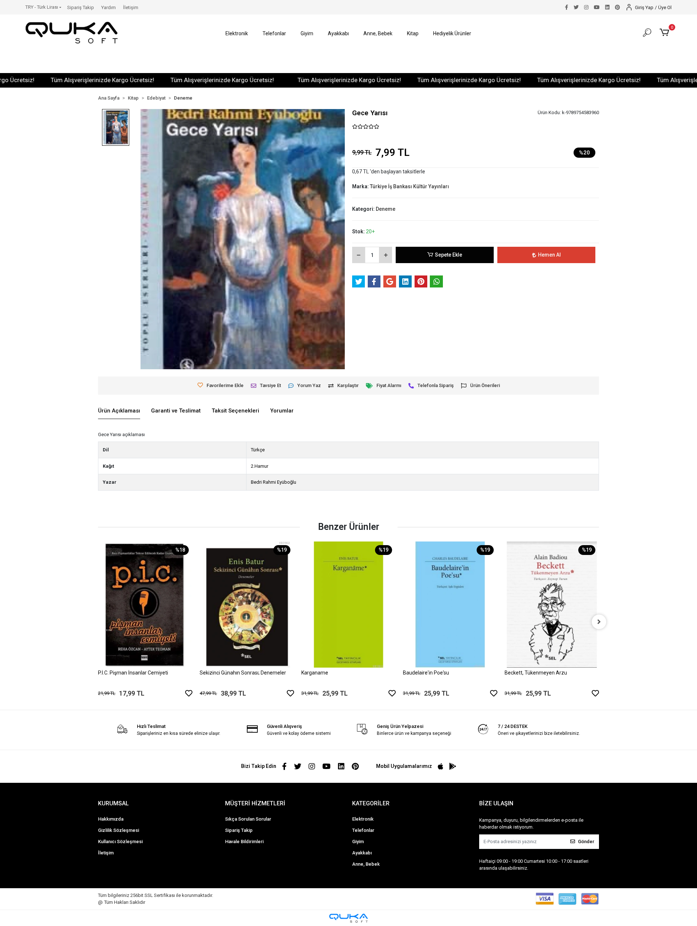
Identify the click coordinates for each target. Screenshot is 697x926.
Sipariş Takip (80, 7)
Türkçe (258, 449)
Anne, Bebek (366, 864)
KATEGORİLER (371, 803)
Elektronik (363, 819)
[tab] (119, 411)
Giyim (358, 841)
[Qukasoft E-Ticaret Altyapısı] (348, 918)
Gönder (586, 841)
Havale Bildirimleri (244, 841)
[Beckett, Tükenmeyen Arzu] (552, 604)
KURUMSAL (113, 803)
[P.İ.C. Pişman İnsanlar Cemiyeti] (145, 604)
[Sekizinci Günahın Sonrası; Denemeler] (247, 604)
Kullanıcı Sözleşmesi (120, 841)
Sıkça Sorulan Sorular (248, 819)
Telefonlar (363, 830)
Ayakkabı (362, 852)
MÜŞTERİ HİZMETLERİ (255, 803)
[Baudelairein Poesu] (450, 604)
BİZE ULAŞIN (496, 803)
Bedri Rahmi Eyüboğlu (273, 482)
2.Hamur (259, 466)
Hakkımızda (110, 819)
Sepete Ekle (448, 255)
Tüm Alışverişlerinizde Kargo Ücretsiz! (77, 80)
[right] (599, 622)
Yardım (108, 7)
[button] (236, 34)
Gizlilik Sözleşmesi (118, 830)
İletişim (130, 7)
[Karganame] (348, 604)
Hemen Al (549, 255)
